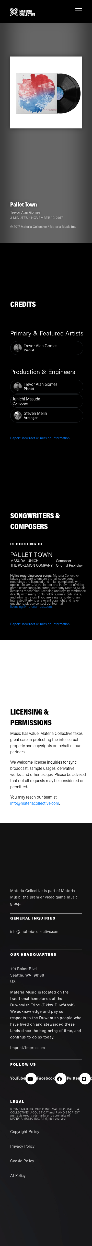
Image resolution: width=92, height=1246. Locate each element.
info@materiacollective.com (34, 804)
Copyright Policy (24, 1132)
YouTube (18, 1079)
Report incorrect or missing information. (40, 438)
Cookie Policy (22, 1161)
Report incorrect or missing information (40, 624)
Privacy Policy (22, 1147)
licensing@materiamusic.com (31, 606)
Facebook (46, 1079)
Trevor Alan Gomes (25, 213)
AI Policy (18, 1176)
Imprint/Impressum (27, 1048)
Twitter (72, 1079)
